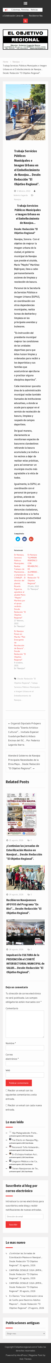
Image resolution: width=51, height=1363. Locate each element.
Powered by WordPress (16, 1355)
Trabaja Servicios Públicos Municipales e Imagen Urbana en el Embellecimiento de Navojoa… (27, 691)
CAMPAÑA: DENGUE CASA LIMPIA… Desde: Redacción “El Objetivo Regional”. (26, 1274)
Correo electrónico (12, 1056)
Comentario (12, 1008)
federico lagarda (21, 195)
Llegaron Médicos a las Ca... (25, 1161)
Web (8, 1070)
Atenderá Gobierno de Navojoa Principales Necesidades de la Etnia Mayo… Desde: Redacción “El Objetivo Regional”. (24, 762)
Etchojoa (31, 1157)
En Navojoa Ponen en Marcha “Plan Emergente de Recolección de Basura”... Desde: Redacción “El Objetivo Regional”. (20, 645)
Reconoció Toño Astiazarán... (26, 1147)
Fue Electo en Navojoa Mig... (25, 1140)
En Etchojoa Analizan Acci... (25, 1154)
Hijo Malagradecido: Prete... (25, 1132)
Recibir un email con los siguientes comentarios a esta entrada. (21, 1094)
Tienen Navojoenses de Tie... (25, 1168)
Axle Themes (25, 1359)
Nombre (11, 1043)
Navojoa (17, 199)
